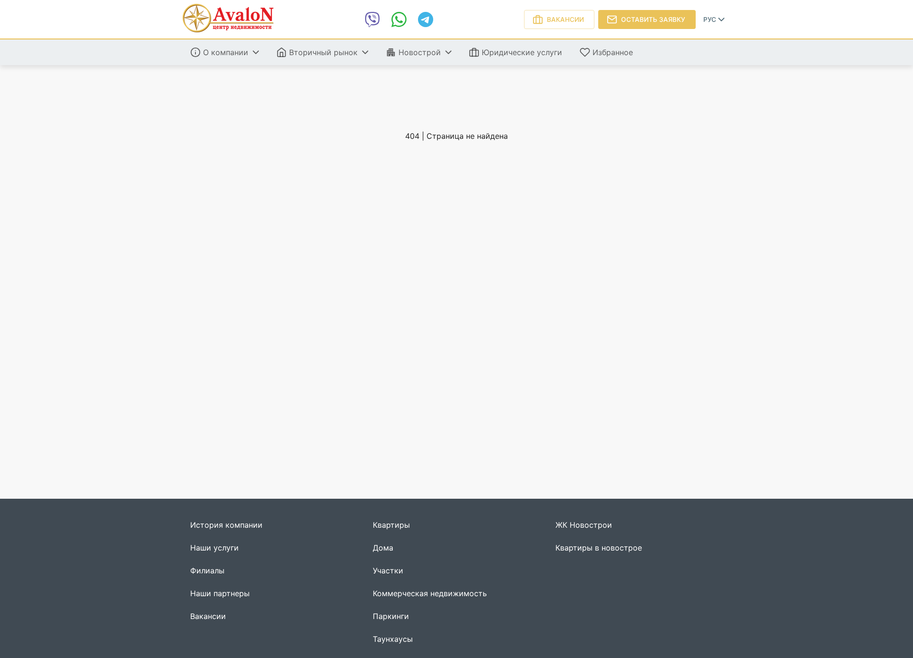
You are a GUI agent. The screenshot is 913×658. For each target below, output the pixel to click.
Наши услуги (214, 547)
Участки (388, 570)
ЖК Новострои (583, 525)
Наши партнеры (220, 593)
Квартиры (391, 525)
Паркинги (391, 616)
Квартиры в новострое (598, 547)
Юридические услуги (522, 52)
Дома (383, 547)
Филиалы (207, 570)
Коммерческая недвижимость (430, 593)
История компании (226, 525)
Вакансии (565, 19)
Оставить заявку (653, 19)
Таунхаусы (393, 639)
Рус (709, 19)
